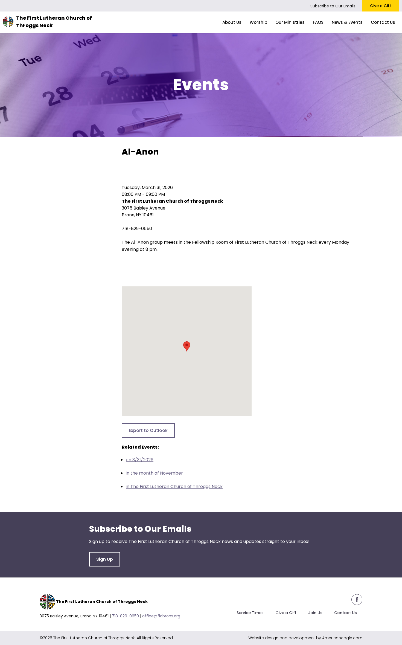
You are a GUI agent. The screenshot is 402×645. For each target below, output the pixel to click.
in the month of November (154, 473)
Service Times (250, 612)
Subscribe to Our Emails (333, 6)
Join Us (315, 612)
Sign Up (104, 559)
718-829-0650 (125, 616)
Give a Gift (380, 5)
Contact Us (345, 612)
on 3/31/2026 (139, 460)
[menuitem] (232, 22)
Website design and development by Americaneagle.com (305, 638)
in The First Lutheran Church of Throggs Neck (174, 486)
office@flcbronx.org (161, 616)
